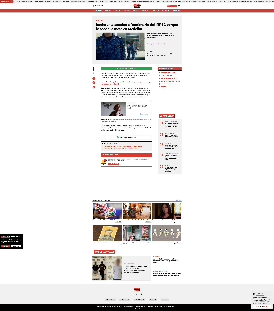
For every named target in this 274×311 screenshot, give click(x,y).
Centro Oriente (137, 147)
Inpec (114, 147)
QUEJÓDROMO (97, 10)
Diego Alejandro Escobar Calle (157, 44)
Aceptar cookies (260, 306)
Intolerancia (107, 147)
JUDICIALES (108, 10)
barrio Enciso (127, 147)
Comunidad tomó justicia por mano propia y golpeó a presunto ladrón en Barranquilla (167, 274)
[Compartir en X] (93, 82)
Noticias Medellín (118, 149)
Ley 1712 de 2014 (137, 309)
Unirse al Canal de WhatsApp (128, 68)
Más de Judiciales (104, 252)
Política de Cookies (262, 303)
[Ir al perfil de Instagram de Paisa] (141, 294)
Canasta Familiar (5, 1)
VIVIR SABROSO (176, 10)
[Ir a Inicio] (137, 6)
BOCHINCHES (145, 10)
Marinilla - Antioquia (167, 81)
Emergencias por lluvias (168, 73)
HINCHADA (127, 10)
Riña (120, 147)
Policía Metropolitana (131, 149)
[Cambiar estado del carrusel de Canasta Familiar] (11, 1)
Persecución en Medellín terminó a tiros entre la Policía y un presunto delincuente (171, 169)
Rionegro (164, 87)
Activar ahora (114, 164)
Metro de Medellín (166, 75)
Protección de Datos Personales (155, 306)
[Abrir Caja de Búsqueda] (179, 6)
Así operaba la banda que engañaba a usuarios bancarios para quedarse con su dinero (166, 260)
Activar (5, 246)
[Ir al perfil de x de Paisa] (136, 294)
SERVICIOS (155, 10)
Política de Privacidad (128, 306)
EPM (179, 81)
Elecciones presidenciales (169, 78)
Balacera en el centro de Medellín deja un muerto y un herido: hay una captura (171, 137)
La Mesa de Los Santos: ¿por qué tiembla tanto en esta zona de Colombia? (171, 147)
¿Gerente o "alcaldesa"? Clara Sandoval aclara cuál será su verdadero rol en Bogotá (171, 157)
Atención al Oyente (140, 306)
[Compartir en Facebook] (93, 78)
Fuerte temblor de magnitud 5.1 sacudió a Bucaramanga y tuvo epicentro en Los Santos (172, 126)
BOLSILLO (135, 10)
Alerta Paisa (107, 149)
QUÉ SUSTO (165, 10)
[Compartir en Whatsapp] (93, 87)
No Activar (16, 246)
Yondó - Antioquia (166, 84)
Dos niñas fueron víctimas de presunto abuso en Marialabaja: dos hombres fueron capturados (135, 269)
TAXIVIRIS (117, 10)
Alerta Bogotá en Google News (128, 137)
